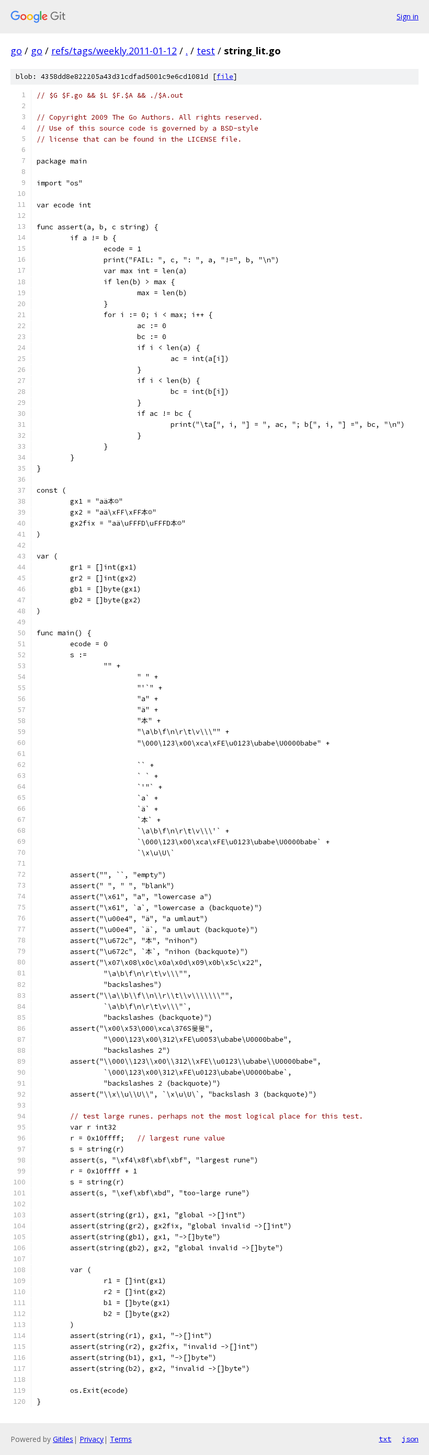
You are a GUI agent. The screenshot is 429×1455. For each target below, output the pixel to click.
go (16, 50)
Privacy (92, 1439)
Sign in (408, 16)
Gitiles (63, 1439)
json (410, 1439)
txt (385, 1439)
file (225, 76)
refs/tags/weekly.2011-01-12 (114, 50)
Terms (121, 1439)
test (206, 50)
